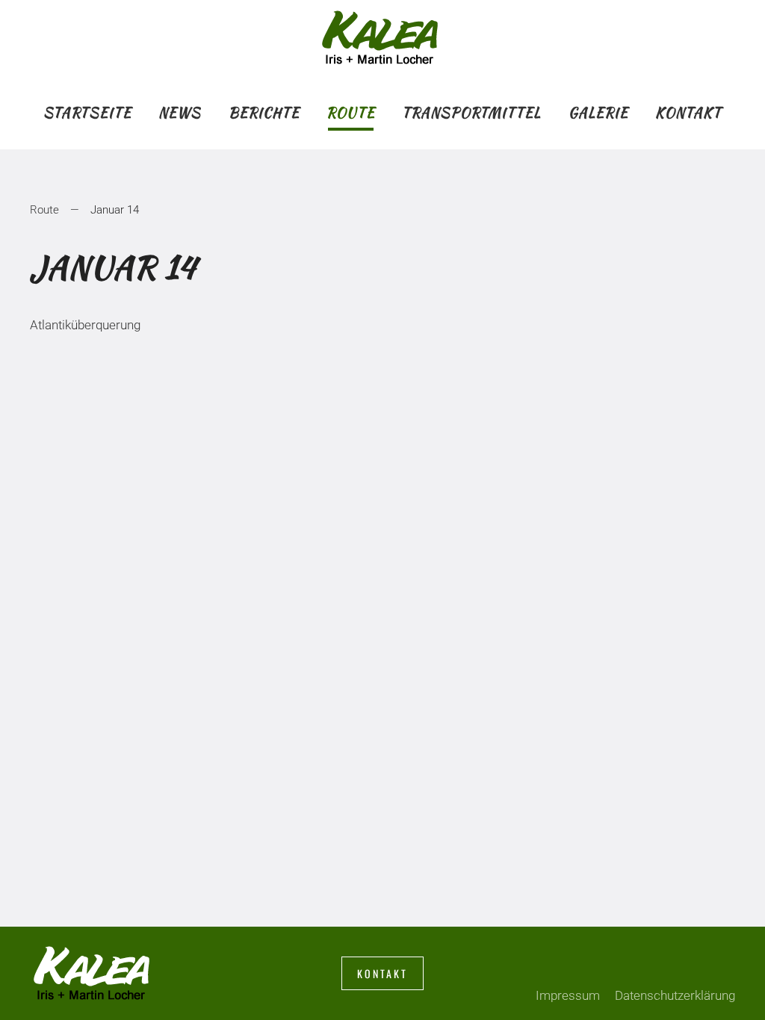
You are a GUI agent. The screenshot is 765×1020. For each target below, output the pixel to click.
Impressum (568, 995)
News (179, 112)
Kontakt (688, 112)
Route (350, 112)
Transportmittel (471, 112)
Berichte (264, 112)
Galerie (598, 112)
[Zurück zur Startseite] (382, 37)
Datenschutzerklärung (675, 995)
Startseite (87, 112)
